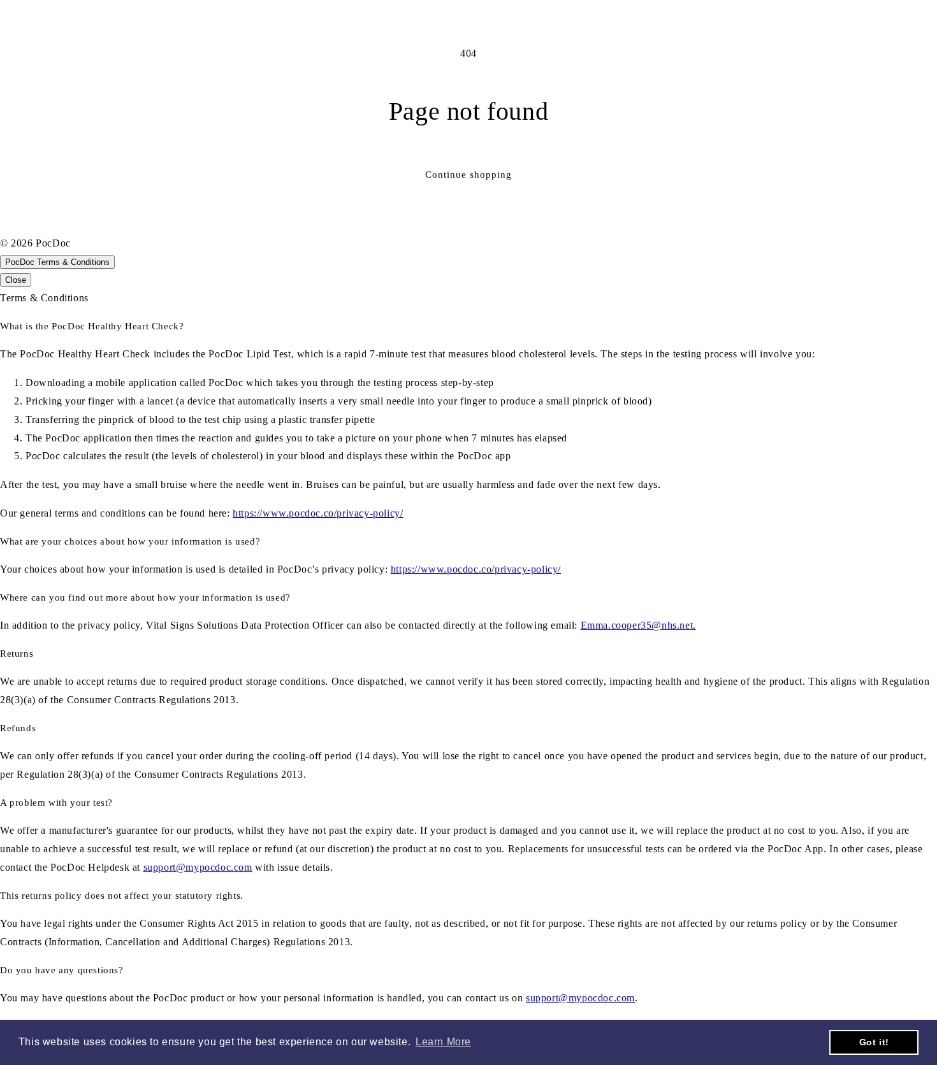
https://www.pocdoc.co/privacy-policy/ (318, 513)
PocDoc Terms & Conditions (57, 262)
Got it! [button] (874, 1042)
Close (15, 280)
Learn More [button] (443, 1041)
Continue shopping (468, 174)
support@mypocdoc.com (197, 867)
